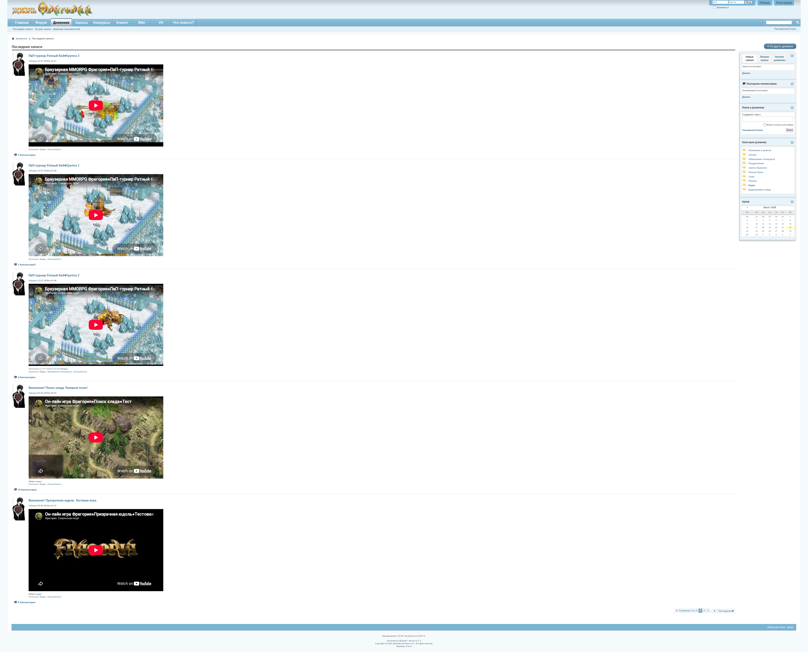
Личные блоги (54, 149)
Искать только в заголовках (779, 125)
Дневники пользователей (66, 29)
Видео (43, 149)
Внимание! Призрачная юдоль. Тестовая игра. (63, 500)
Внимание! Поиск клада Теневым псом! (58, 388)
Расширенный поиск (785, 29)
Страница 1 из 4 (688, 610)
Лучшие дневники (779, 59)
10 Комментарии (27, 490)
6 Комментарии (27, 602)
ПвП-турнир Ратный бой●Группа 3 (54, 56)
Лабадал (64, 369)
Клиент (122, 22)
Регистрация (784, 2)
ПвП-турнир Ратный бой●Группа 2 (54, 275)
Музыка (752, 181)
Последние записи (23, 29)
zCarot (409, 646)
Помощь (765, 2)
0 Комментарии (27, 377)
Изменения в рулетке (759, 150)
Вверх (790, 627)
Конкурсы (101, 22)
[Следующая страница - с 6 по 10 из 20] (714, 611)
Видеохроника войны (759, 190)
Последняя (724, 611)
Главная (22, 22)
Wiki (141, 22)
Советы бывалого (757, 168)
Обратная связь (776, 627)
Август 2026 (769, 207)
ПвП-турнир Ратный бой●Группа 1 (54, 165)
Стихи (751, 177)
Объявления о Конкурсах (59, 372)
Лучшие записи (43, 29)
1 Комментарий (27, 265)
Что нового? (183, 22)
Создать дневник (780, 46)
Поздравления (756, 163)
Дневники (61, 22)
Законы (81, 22)
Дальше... (747, 73)
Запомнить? (722, 7)
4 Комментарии (27, 155)
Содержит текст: (751, 114)
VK (161, 22)
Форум (41, 22)
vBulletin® (403, 641)
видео (39, 481)
